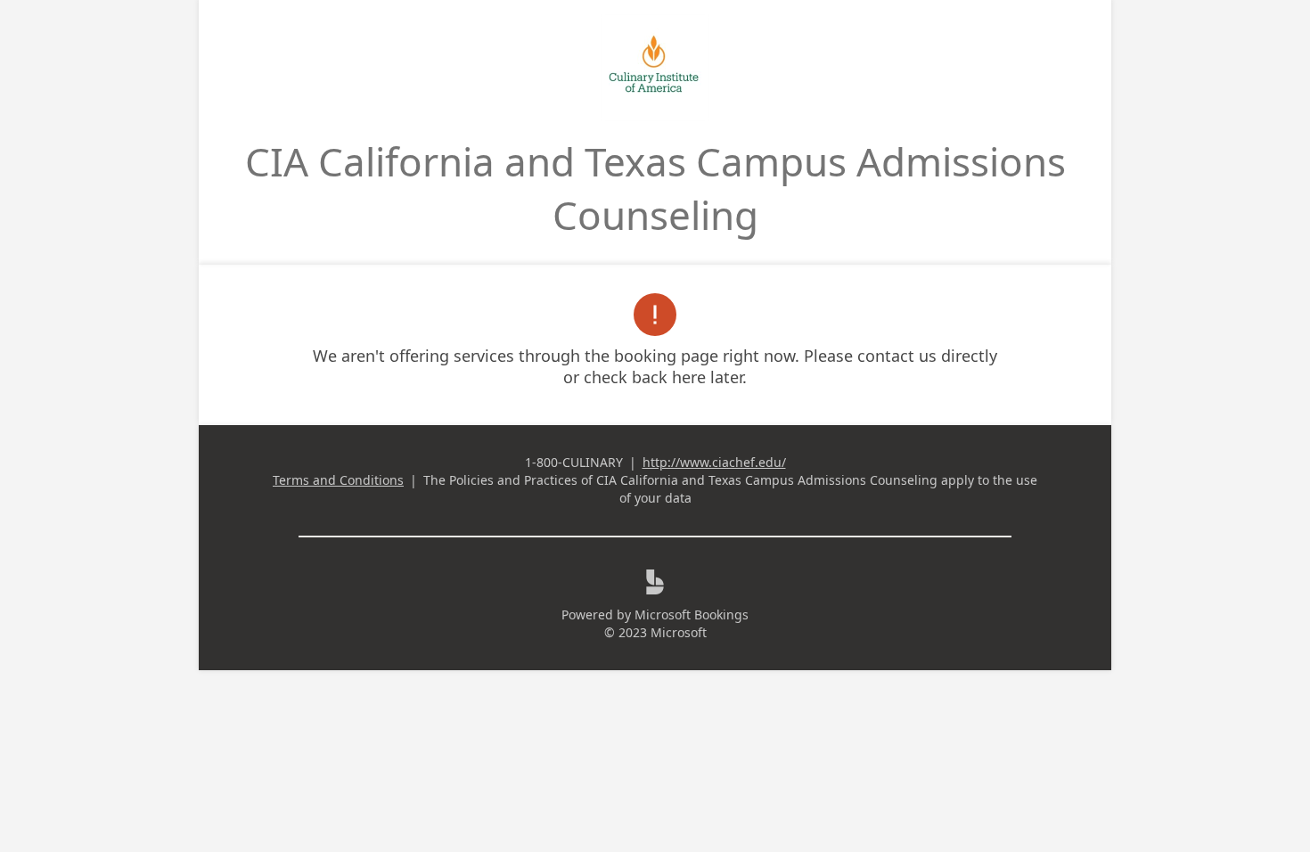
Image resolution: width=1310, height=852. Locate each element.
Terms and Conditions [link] (338, 479)
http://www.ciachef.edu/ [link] (714, 462)
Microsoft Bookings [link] (692, 614)
